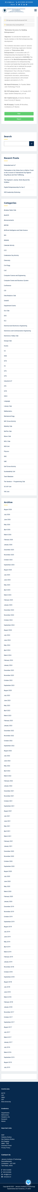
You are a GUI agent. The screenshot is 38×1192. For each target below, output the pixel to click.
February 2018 (8, 1002)
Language (7, 401)
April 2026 (7, 529)
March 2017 (7, 1037)
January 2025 (8, 605)
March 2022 (7, 776)
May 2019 (7, 942)
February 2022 (8, 781)
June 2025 (7, 580)
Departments (5, 1113)
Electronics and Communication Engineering (17, 331)
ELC (5, 321)
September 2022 (9, 746)
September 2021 (9, 806)
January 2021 (8, 846)
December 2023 (9, 670)
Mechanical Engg (9, 416)
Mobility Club (8, 426)
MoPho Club (8, 431)
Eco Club (6, 311)
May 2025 (7, 585)
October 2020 (8, 861)
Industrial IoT (8, 381)
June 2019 (7, 937)
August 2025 (8, 570)
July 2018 (7, 987)
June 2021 (7, 821)
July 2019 (7, 932)
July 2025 (7, 575)
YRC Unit (6, 491)
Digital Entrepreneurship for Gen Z (14, 187)
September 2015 (9, 1057)
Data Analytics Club (10, 295)
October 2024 (8, 620)
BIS (5, 235)
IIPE (5, 376)
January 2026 (8, 545)
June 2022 (7, 761)
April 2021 (7, 831)
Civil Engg (7, 265)
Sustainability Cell (9, 471)
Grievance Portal (6, 1145)
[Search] (31, 143)
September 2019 (9, 921)
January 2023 (8, 725)
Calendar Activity (9, 245)
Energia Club (8, 341)
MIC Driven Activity (10, 421)
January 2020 (8, 901)
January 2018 (8, 1007)
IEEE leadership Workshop (12, 192)
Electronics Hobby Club (11, 336)
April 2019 (7, 947)
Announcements (9, 220)
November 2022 (9, 736)
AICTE (3, 1093)
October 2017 (8, 1017)
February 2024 (8, 660)
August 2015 (8, 1062)
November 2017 (9, 1012)
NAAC (3, 1097)
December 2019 (9, 906)
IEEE (5, 356)
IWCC (5, 396)
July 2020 (7, 876)
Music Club (7, 436)
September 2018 (9, 977)
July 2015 (7, 1067)
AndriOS (6, 215)
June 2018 (7, 992)
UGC (2, 1095)
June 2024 (7, 640)
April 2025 (7, 590)
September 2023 (9, 685)
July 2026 (7, 514)
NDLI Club (7, 441)
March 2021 (7, 836)
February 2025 (8, 600)
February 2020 (8, 896)
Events (6, 346)
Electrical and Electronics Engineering (15, 326)
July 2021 (7, 816)
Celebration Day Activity (13, 25)
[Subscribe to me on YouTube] (24, 4)
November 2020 (9, 856)
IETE (5, 361)
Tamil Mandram (8, 476)
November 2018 (9, 967)
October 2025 (8, 560)
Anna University (6, 1102)
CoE (5, 270)
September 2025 (9, 565)
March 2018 (7, 997)
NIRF (2, 1135)
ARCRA (6, 225)
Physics (6, 451)
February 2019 (8, 957)
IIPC (5, 371)
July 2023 (7, 695)
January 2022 (8, 786)
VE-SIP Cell (7, 486)
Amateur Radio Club (10, 210)
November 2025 (9, 555)
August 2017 (8, 1027)
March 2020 (7, 891)
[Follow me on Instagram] (21, 4)
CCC (5, 250)
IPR (5, 386)
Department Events (10, 305)
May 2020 (7, 886)
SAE (5, 461)
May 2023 (7, 705)
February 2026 (8, 539)
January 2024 (8, 665)
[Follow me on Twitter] (19, 4)
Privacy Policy (5, 1148)
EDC (21, 25)
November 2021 (9, 796)
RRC (5, 456)
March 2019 (7, 952)
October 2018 (8, 972)
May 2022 (7, 766)
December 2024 (9, 610)
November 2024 (9, 615)
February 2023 (8, 720)
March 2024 (7, 655)
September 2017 (9, 1022)
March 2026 (7, 534)
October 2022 (8, 741)
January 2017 (8, 1042)
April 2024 (7, 650)
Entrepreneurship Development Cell (16, 20)
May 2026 (7, 524)
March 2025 (7, 595)
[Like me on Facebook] (16, 4)
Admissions (5, 1115)
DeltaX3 (6, 300)
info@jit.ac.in (10, 2)
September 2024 (9, 625)
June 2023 (7, 700)
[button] (19, 113)
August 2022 (8, 751)
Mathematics (8, 411)
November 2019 (9, 911)
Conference (7, 285)
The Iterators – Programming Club (14, 481)
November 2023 (9, 675)
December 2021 (9, 791)
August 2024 (8, 630)
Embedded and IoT (10, 165)
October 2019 (8, 916)
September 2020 (9, 866)
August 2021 (8, 811)
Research (4, 1119)
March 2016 (7, 1052)
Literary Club (8, 406)
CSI (5, 290)
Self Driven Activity (10, 466)
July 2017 (7, 1032)
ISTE (5, 391)
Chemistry (7, 260)
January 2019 (8, 962)
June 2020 (7, 881)
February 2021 (8, 841)
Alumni (12, 4)
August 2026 (8, 509)
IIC (23, 25)
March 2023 (7, 715)
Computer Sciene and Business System (16, 280)
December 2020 (9, 851)
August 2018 (8, 982)
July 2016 (7, 1047)
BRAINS (6, 240)
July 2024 (7, 635)
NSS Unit (6, 446)
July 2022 (7, 756)
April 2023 (7, 710)
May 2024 (7, 645)
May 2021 (7, 826)
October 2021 (8, 801)
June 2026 (7, 519)
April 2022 (7, 771)
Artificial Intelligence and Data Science (16, 230)
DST (2, 1099)
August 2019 (8, 926)
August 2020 (8, 871)
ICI (5, 351)
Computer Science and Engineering (14, 275)
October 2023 (8, 680)
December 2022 (9, 730)
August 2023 (8, 690)
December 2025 (9, 550)
